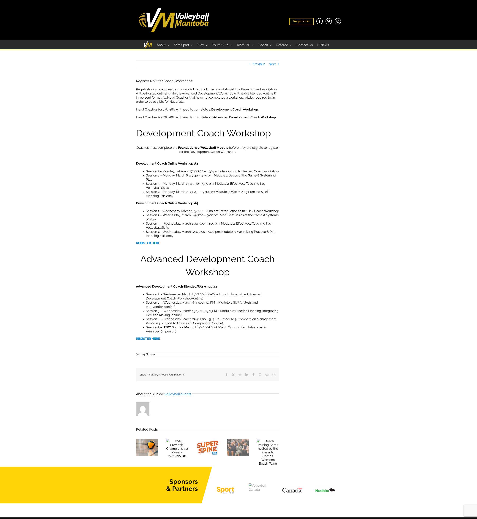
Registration (301, 21)
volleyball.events (178, 394)
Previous (258, 64)
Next (272, 64)
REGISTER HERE (148, 243)
